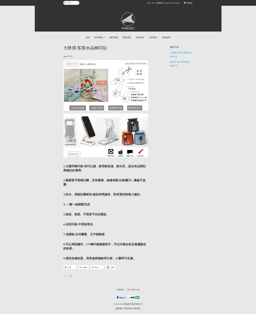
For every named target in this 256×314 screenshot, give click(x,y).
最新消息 (127, 37)
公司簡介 (153, 37)
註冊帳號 (159, 3)
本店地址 (140, 37)
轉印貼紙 (114, 37)
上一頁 (69, 275)
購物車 (190, 3)
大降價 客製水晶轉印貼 (181, 52)
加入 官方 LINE (133, 289)
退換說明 (166, 37)
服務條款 (119, 308)
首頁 (88, 37)
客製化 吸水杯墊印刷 (180, 61)
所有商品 (99, 37)
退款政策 (136, 308)
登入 (149, 3)
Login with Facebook (172, 3)
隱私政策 (128, 308)
